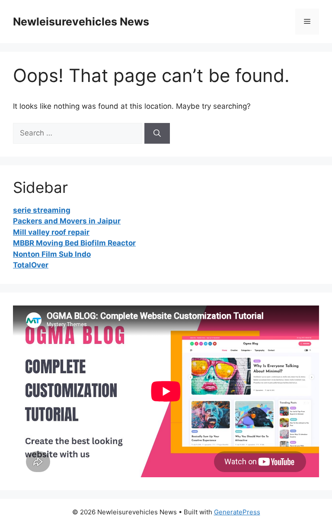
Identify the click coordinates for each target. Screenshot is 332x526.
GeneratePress (237, 512)
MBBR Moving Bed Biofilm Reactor (74, 243)
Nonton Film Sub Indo (52, 254)
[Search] (157, 133)
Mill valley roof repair (51, 232)
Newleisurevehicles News (81, 21)
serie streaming (41, 210)
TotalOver (30, 265)
